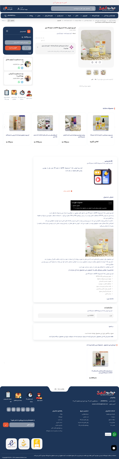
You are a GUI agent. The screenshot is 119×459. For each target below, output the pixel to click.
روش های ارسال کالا (84, 419)
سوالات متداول (112, 419)
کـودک (69, 16)
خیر (92, 79)
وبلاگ (61, 414)
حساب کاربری (59, 422)
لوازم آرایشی (60, 33)
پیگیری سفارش (58, 425)
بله (95, 79)
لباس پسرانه (87, 22)
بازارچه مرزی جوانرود (110, 414)
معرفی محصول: (76, 205)
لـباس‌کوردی (60, 16)
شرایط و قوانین (85, 414)
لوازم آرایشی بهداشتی (109, 16)
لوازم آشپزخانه (95, 16)
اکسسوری (45, 22)
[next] (4, 126)
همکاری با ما (112, 422)
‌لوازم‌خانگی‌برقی (49, 16)
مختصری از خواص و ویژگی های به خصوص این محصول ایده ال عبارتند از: (91, 208)
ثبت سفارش (86, 417)
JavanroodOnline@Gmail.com (100, 404)
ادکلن (76, 16)
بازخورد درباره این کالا (86, 86)
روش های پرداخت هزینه (83, 422)
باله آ (29, 53)
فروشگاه (60, 417)
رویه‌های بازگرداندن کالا (84, 425)
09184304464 (18, 78)
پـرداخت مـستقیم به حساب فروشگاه (54, 431)
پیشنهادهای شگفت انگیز (56, 428)
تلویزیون (85, 16)
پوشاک (31, 16)
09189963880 (18, 64)
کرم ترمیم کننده (68, 33)
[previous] (114, 126)
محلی (38, 16)
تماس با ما (112, 425)
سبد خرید (60, 419)
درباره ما (113, 417)
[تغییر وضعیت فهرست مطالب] (109, 202)
